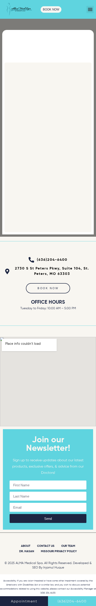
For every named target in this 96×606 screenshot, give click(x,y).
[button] (90, 9)
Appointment (24, 601)
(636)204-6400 (72, 601)
